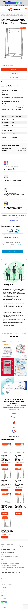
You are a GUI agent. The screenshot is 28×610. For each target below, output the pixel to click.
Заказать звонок (10, 2)
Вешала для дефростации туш (18, 15)
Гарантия (3, 587)
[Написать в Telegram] (21, 3)
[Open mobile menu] (2, 9)
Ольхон (9, 607)
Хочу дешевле (14, 77)
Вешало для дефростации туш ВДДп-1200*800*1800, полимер (20, 507)
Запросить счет (14, 220)
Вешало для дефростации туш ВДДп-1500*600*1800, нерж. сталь (7, 530)
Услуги (3, 590)
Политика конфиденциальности (10, 572)
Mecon (24, 148)
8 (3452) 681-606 (19, 5)
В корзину (14, 69)
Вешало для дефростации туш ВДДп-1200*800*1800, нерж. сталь (7, 507)
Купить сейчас (14, 73)
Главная (3, 14)
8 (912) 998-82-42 (8, 552)
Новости (3, 595)
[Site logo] (14, 9)
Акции (3, 582)
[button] (4, 465)
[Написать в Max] (19, 3)
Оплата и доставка (6, 584)
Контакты (4, 598)
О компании (4, 592)
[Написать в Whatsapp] (17, 3)
